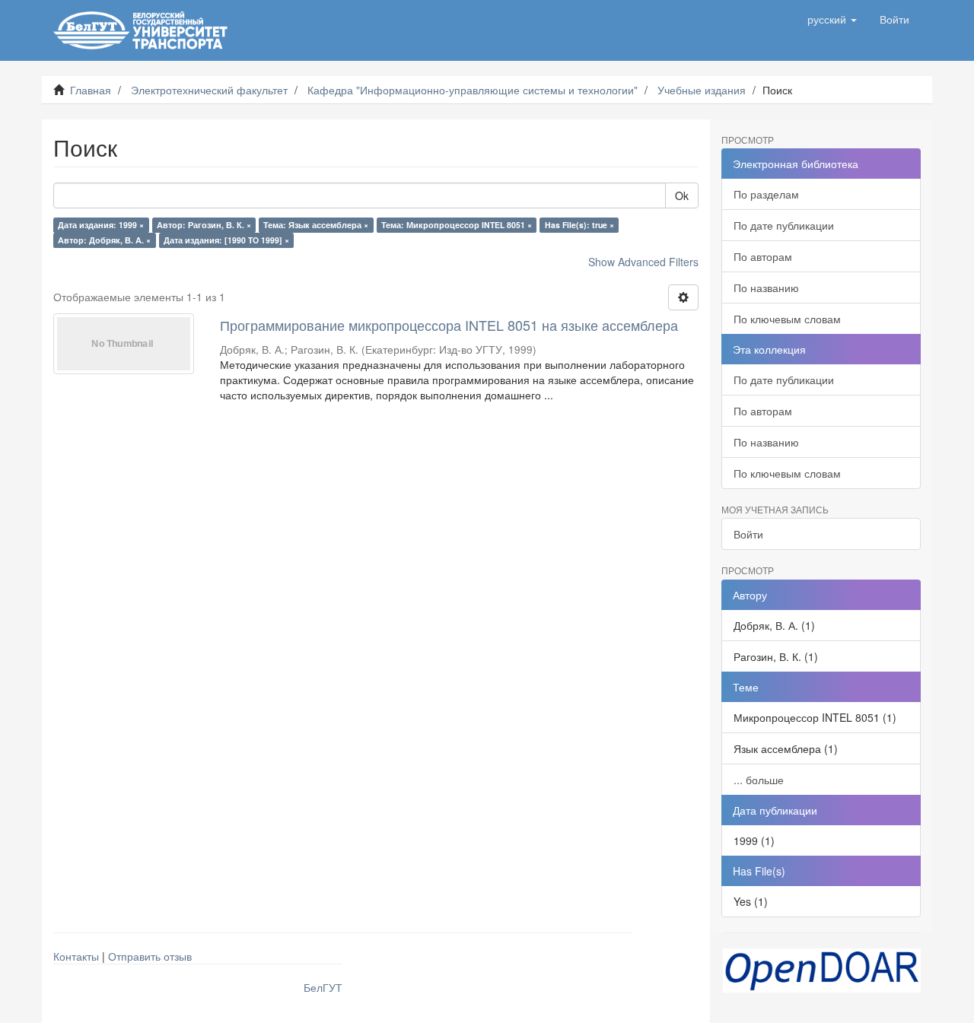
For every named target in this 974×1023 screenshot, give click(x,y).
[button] (832, 19)
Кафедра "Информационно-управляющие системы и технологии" (472, 89)
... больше (759, 779)
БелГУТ (323, 987)
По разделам (766, 194)
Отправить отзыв (150, 956)
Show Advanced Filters (643, 261)
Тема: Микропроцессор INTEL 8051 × (456, 224)
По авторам (763, 256)
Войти (748, 534)
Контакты (76, 956)
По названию (766, 287)
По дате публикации (784, 225)
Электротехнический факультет (209, 89)
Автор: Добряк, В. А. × (104, 240)
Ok (682, 195)
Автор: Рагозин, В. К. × (204, 224)
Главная (90, 89)
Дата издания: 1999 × (101, 224)
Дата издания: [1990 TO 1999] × (226, 240)
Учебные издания (701, 89)
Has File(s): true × (579, 224)
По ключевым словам (787, 318)
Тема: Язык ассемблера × (315, 224)
